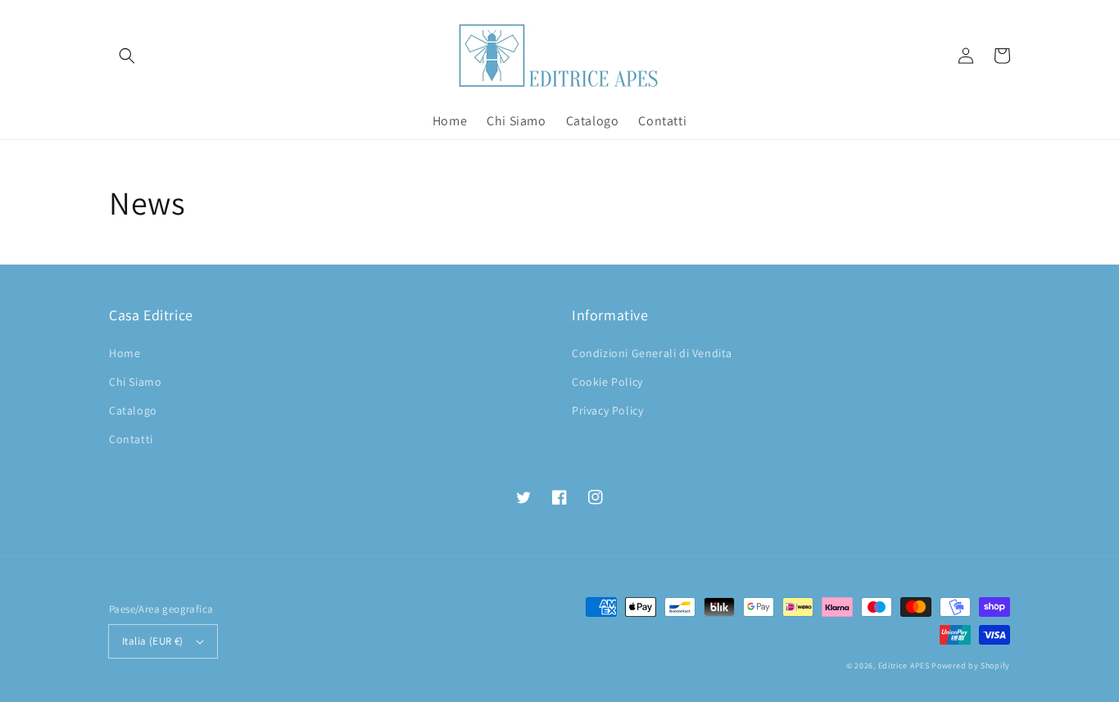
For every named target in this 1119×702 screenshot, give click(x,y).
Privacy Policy (607, 410)
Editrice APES (904, 665)
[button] (127, 56)
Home (124, 353)
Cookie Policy (607, 381)
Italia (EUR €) (152, 641)
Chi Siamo (135, 381)
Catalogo (133, 410)
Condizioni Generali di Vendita (652, 353)
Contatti (131, 439)
